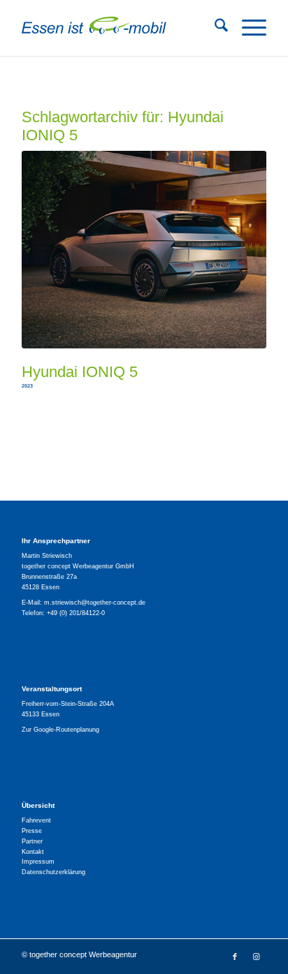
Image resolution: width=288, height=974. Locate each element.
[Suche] (214, 28)
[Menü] (247, 28)
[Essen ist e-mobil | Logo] (119, 28)
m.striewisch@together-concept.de (94, 602)
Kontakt (33, 851)
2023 (27, 386)
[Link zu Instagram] (255, 956)
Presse (32, 830)
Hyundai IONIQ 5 (80, 372)
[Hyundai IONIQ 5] (144, 249)
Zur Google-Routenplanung (60, 729)
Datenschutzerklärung (53, 872)
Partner (32, 841)
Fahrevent (36, 820)
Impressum (38, 861)
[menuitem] (214, 28)
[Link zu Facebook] (234, 956)
